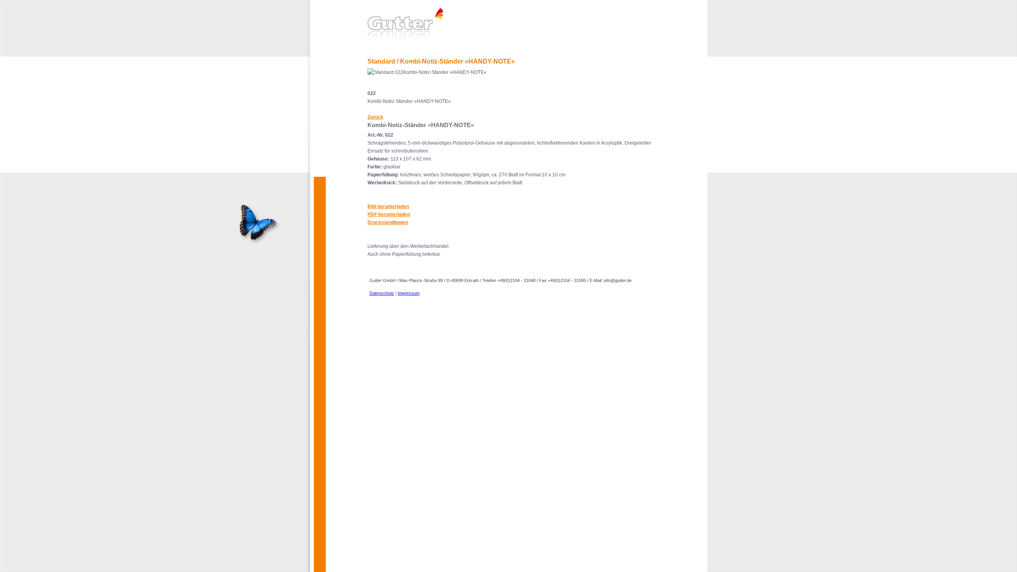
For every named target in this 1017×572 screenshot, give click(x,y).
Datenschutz (381, 293)
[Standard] (662, 22)
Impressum (409, 293)
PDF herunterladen (388, 214)
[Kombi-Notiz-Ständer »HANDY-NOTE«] (373, 88)
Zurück (375, 117)
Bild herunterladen (388, 206)
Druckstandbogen (387, 222)
